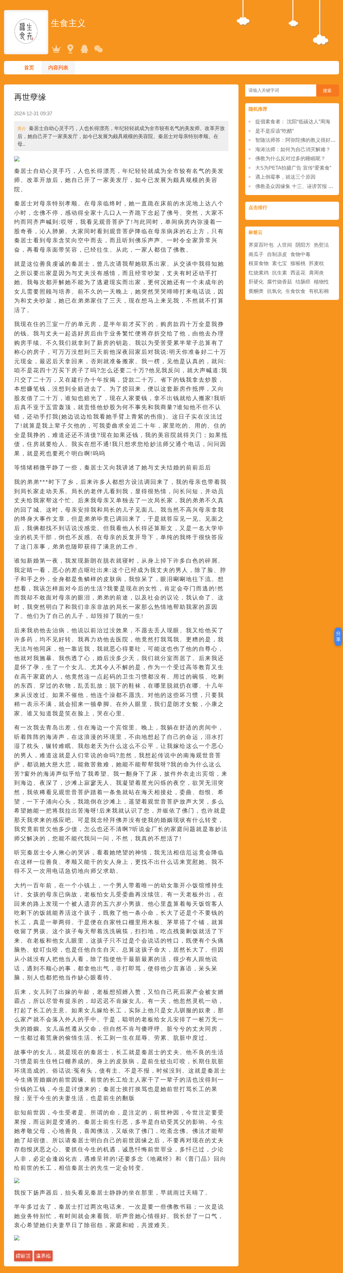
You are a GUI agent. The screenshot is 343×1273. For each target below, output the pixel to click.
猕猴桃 (297, 263)
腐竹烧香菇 (279, 281)
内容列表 (58, 67)
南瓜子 (256, 254)
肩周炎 (316, 272)
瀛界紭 (43, 1256)
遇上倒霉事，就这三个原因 (285, 177)
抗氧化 (274, 291)
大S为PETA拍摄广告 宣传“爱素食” (293, 168)
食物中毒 (300, 254)
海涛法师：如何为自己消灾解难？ (293, 149)
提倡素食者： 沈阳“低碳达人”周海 (292, 121)
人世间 (284, 245)
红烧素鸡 (259, 272)
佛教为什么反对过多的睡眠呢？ (290, 158)
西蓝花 (297, 272)
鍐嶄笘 (23, 1256)
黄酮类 (256, 291)
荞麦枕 (316, 263)
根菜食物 (259, 263)
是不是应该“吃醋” (274, 131)
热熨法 (321, 245)
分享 (338, 636)
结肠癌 (303, 281)
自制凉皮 (277, 254)
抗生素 (279, 272)
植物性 (321, 281)
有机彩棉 (319, 291)
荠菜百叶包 (261, 245)
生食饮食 (295, 291)
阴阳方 (303, 245)
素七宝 (279, 263)
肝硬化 (256, 281)
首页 (29, 67)
